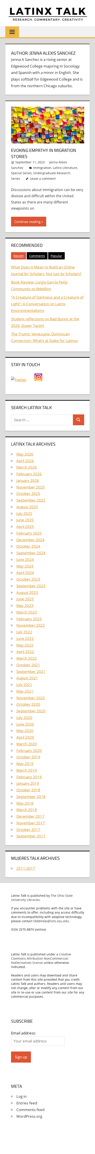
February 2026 (29, 473)
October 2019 (28, 757)
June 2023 (25, 598)
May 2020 (24, 730)
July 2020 (24, 717)
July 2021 (24, 684)
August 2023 (27, 592)
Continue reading (27, 221)
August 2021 (27, 677)
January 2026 (27, 480)
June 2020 (25, 724)
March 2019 (26, 770)
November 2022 (30, 625)
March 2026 (26, 467)
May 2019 (24, 763)
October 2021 (28, 664)
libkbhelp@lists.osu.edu (51, 921)
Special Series (21, 173)
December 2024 (30, 539)
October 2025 (28, 493)
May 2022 (24, 645)
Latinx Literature (65, 168)
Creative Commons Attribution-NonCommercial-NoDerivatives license (41, 958)
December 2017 (30, 816)
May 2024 (24, 566)
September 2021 (31, 671)
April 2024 (25, 572)
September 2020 (31, 710)
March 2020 (26, 743)
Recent (18, 256)
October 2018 (28, 790)
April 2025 (25, 526)
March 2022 (26, 658)
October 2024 (28, 546)
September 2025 (31, 500)
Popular (56, 256)
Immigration (42, 168)
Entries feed (26, 1103)
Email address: (23, 1033)
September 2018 (31, 796)
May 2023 (24, 605)
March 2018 (26, 809)
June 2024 (25, 559)
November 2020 (30, 697)
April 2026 (25, 460)
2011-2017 (25, 868)
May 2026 (24, 454)
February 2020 (29, 750)
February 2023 (29, 618)
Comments (37, 256)
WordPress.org (29, 1116)
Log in (21, 1096)
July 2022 (24, 631)
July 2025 (24, 513)
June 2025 (25, 519)
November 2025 (30, 487)
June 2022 (25, 638)
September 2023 (31, 585)
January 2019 (27, 783)
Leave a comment (43, 178)
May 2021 (24, 691)
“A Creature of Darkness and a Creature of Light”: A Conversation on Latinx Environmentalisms (47, 304)
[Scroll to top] (87, 1146)
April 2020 (25, 737)
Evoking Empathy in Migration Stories (43, 153)
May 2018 (24, 803)
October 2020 (28, 704)
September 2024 (31, 552)
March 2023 (26, 612)
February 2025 (29, 533)
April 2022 (25, 651)
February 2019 (29, 776)
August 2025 (27, 506)
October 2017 (28, 829)
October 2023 (28, 579)
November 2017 (30, 822)
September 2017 (31, 836)
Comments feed (30, 1109)
